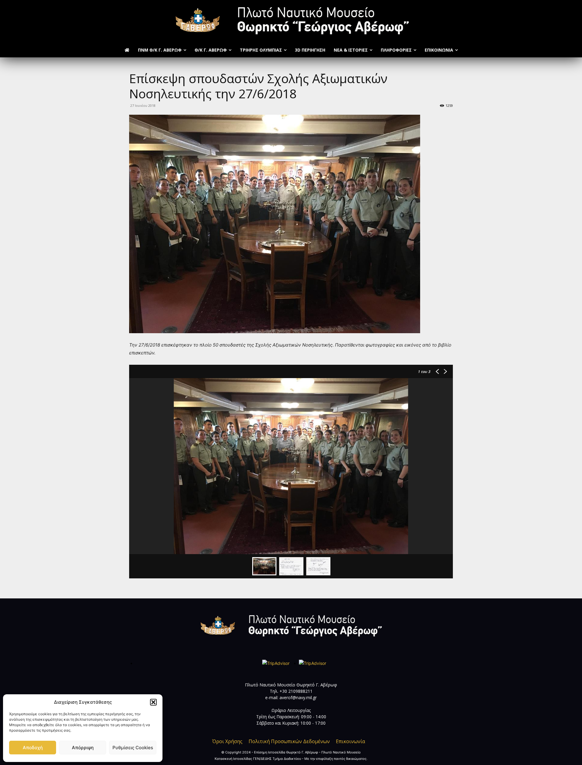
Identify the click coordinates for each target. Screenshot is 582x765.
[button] (153, 702)
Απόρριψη (83, 747)
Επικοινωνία (350, 741)
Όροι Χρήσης (227, 741)
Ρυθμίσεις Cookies (132, 747)
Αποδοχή (33, 747)
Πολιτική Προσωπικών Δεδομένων (289, 741)
